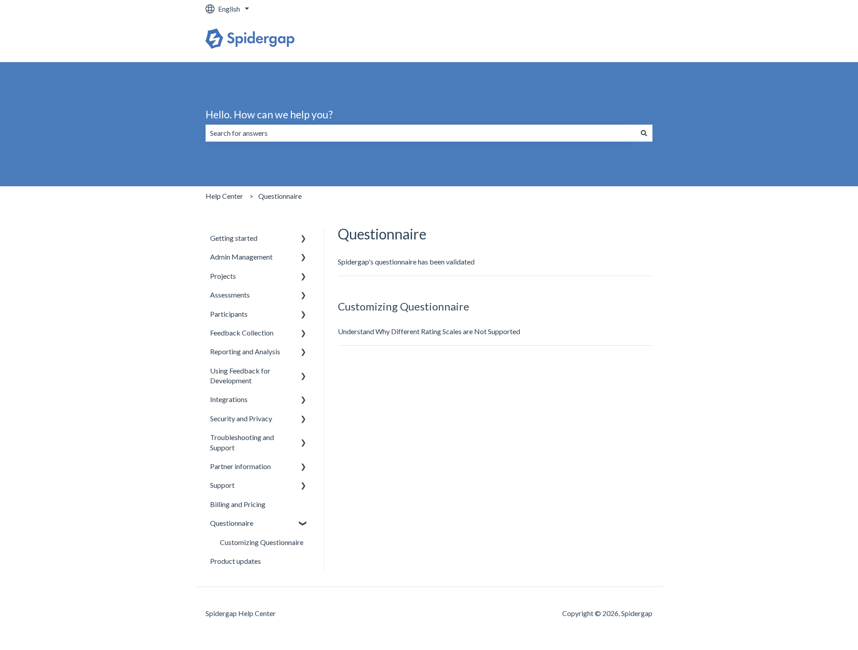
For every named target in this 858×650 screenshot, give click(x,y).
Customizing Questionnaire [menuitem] (261, 542)
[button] (303, 239)
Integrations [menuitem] (229, 399)
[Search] (643, 133)
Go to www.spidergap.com (603, 39)
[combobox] (420, 133)
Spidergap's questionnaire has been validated (406, 261)
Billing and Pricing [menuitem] (237, 504)
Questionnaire (280, 196)
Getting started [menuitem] (233, 238)
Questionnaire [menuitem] (231, 523)
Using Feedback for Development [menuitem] (240, 375)
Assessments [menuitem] (230, 294)
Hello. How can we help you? (269, 114)
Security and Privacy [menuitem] (241, 418)
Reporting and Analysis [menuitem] (245, 351)
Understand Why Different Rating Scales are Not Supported (429, 331)
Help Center (224, 196)
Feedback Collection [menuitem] (241, 332)
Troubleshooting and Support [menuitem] (242, 442)
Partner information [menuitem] (240, 466)
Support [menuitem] (222, 485)
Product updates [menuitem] (235, 561)
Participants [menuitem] (229, 314)
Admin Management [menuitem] (241, 256)
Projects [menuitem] (223, 276)
